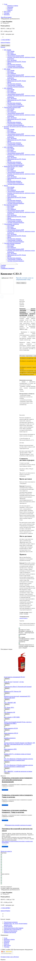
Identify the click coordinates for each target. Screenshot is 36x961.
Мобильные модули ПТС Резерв (16, 61)
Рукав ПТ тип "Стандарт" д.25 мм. (14, 681)
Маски (9, 63)
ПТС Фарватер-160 (9, 712)
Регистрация (7, 17)
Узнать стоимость (21, 283)
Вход (2, 17)
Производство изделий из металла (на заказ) (17, 830)
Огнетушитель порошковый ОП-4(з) (14, 677)
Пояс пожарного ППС (10, 749)
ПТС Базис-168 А (9, 707)
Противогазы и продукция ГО (12, 929)
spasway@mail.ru (5, 42)
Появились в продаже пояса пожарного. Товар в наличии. (17, 796)
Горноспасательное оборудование (13, 928)
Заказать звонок (5, 45)
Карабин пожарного (10, 738)
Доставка (6, 13)
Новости (9, 10)
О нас (5, 4)
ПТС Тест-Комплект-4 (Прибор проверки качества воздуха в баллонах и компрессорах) (18, 759)
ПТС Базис (10, 52)
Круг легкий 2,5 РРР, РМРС (12, 717)
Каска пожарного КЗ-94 (11, 728)
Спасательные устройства (14, 66)
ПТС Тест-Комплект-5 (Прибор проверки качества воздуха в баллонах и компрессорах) (18, 765)
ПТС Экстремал (12, 60)
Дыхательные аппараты (11, 922)
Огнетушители (8, 926)
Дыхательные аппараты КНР (15, 55)
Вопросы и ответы (12, 5)
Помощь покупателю (10, 932)
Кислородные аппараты (14, 64)
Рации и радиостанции (10, 931)
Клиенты (10, 8)
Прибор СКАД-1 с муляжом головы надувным (17, 754)
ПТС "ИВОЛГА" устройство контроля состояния (18, 771)
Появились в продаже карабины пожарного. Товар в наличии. (14, 811)
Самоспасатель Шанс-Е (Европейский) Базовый (17, 686)
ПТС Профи (7, 50)
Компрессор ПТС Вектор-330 (12, 691)
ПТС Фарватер (11, 54)
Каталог (3, 47)
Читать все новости (6, 851)
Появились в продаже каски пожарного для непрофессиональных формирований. (17, 780)
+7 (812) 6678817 (5, 39)
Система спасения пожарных (15, 67)
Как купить (7, 11)
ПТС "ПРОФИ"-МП (10, 702)
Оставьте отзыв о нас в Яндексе (10, 956)
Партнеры (10, 7)
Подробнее (5, 790)
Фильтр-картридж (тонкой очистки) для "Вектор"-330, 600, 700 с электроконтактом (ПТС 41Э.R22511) (19, 743)
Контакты (7, 14)
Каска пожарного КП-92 (11, 733)
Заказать (7, 678)
